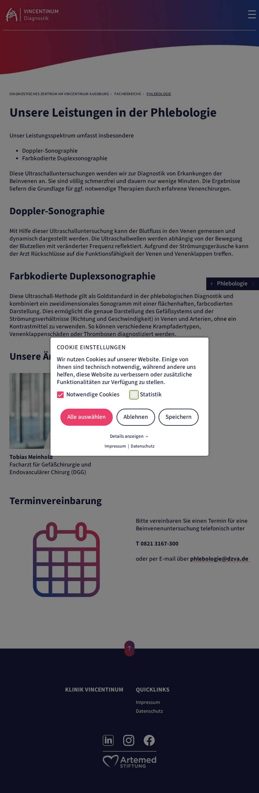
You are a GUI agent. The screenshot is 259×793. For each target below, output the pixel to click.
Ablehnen (135, 417)
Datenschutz (142, 446)
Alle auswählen (86, 417)
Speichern (179, 417)
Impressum (115, 446)
